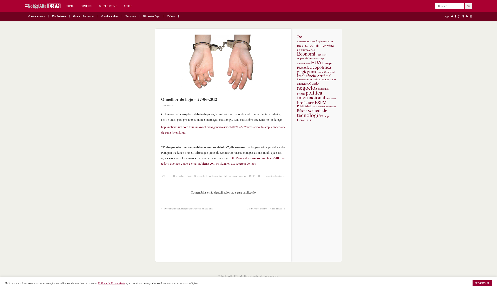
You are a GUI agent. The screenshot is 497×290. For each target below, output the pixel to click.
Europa (327, 63)
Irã (307, 79)
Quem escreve (108, 5)
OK (468, 6)
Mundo (313, 83)
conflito (328, 45)
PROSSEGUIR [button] (482, 283)
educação (322, 54)
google (302, 71)
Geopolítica (320, 67)
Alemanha (301, 41)
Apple (319, 41)
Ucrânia (302, 119)
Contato (86, 5)
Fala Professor (59, 16)
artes (325, 41)
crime (199, 175)
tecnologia (309, 115)
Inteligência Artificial (314, 75)
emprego (320, 58)
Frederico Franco (210, 175)
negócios (307, 87)
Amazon (310, 41)
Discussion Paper (151, 16)
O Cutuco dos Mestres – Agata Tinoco (264, 208)
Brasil (301, 46)
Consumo (303, 50)
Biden (330, 41)
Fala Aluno (130, 16)
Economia (307, 53)
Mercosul (233, 175)
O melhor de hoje (109, 16)
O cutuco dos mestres (83, 16)
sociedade (317, 110)
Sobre (128, 5)
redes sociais (318, 106)
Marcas (325, 79)
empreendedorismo (306, 58)
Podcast (171, 16)
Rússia (302, 110)
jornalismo (315, 79)
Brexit (308, 46)
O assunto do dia (36, 16)
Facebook (303, 67)
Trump (325, 116)
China (317, 45)
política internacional (311, 95)
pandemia (323, 88)
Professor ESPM (312, 102)
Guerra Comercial (326, 72)
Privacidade (331, 98)
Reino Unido (330, 106)
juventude (223, 175)
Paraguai (242, 175)
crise (312, 50)
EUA (316, 62)
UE (310, 120)
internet (301, 79)
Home (69, 5)
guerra (311, 71)
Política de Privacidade (111, 283)
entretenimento (303, 63)
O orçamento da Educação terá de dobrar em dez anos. (189, 208)
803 (253, 175)
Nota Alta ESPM (231, 276)
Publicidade (304, 106)
